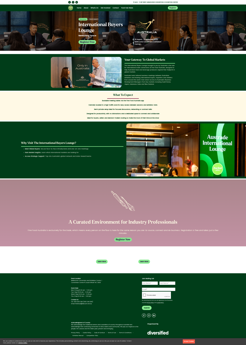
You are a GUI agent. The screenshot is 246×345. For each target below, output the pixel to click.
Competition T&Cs (92, 335)
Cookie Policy (87, 332)
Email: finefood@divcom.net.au (81, 303)
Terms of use (112, 332)
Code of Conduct (99, 332)
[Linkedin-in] (76, 2)
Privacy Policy (150, 302)
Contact (116, 8)
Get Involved (105, 8)
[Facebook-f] (69, 2)
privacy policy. (22, 343)
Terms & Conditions (125, 332)
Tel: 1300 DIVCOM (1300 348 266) (82, 301)
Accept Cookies (189, 341)
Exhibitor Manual (78, 335)
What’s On (94, 8)
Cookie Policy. (160, 302)
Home (79, 8)
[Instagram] (73, 2)
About (86, 8)
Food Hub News (127, 8)
